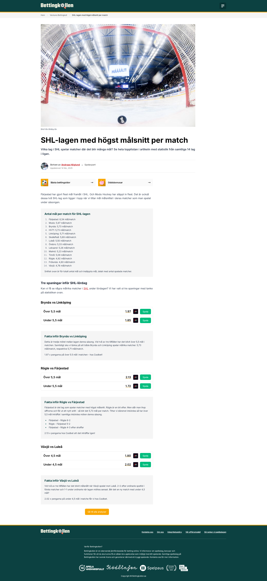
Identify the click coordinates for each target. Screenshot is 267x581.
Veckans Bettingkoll (58, 15)
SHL (86, 288)
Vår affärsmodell (193, 532)
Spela (145, 311)
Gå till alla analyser (97, 511)
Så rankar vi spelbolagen (215, 532)
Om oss (160, 532)
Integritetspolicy (174, 532)
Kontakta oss (147, 532)
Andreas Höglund (70, 164)
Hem (43, 15)
